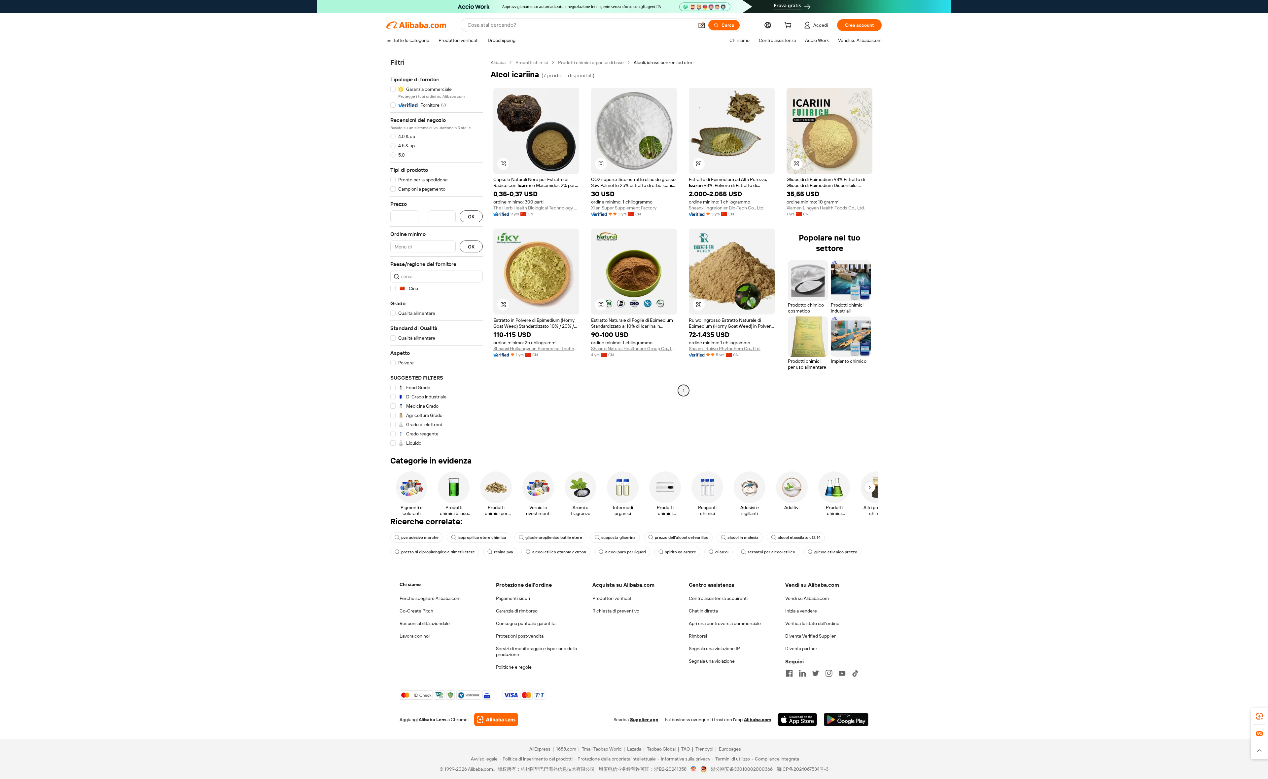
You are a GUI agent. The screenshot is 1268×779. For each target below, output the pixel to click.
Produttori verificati (612, 598)
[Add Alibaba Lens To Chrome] (496, 719)
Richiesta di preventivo (615, 610)
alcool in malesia (742, 537)
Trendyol (704, 749)
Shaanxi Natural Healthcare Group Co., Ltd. (634, 348)
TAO (685, 749)
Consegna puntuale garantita (525, 623)
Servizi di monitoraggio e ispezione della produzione (536, 651)
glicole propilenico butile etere (553, 537)
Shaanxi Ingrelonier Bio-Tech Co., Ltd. (726, 207)
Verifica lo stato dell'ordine (812, 623)
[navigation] (436, 253)
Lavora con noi (415, 636)
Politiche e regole (514, 667)
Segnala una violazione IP (714, 648)
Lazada (634, 749)
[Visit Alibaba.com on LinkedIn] (802, 673)
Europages (730, 749)
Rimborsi (698, 636)
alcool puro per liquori (625, 552)
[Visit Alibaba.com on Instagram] (829, 673)
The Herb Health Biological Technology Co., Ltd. (536, 207)
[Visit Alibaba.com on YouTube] (842, 673)
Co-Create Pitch (416, 610)
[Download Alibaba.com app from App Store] (797, 719)
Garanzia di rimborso (517, 610)
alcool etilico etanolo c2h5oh (559, 552)
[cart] (789, 26)
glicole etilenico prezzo (835, 552)
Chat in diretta (703, 610)
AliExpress (539, 749)
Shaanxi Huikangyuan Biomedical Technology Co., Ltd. (536, 348)
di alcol (721, 552)
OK (471, 216)
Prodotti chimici (531, 62)
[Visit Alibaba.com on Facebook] (789, 673)
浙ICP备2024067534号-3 (802, 769)
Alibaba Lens (432, 719)
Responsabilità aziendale (425, 623)
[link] (1259, 716)
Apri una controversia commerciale (725, 623)
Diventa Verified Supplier (810, 636)
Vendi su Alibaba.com (807, 598)
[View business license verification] (693, 769)
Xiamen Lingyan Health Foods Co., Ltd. (826, 207)
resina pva (503, 552)
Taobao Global (661, 749)
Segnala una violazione (712, 661)
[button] (702, 25)
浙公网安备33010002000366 (742, 769)
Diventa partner (801, 648)
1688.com (566, 749)
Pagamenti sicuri (513, 598)
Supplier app (644, 719)
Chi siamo (410, 584)
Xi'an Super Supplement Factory (623, 207)
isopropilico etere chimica (482, 537)
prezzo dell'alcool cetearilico (681, 537)
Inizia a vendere (801, 610)
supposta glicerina (618, 537)
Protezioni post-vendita (520, 636)
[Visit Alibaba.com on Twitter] (816, 673)
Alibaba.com (757, 719)
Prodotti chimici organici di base (591, 62)
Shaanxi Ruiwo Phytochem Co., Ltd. (724, 348)
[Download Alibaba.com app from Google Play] (846, 719)
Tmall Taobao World (601, 749)
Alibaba (498, 62)
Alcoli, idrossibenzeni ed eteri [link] (663, 62)
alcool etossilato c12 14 (799, 537)
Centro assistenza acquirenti (718, 598)
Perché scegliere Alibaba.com (430, 598)
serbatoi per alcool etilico (771, 552)
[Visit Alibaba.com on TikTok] (855, 673)
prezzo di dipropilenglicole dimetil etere (438, 552)
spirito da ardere (680, 552)
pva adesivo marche (420, 537)
